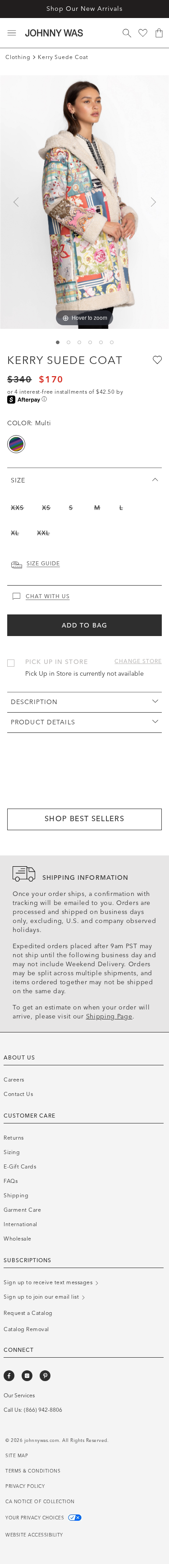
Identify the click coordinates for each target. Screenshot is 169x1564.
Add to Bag (84, 625)
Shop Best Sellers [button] (84, 818)
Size (18, 480)
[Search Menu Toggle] (126, 32)
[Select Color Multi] (16, 444)
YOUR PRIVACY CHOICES (35, 1518)
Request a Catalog (28, 1313)
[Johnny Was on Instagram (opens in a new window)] (27, 1375)
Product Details (43, 722)
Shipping (16, 1195)
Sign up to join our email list (42, 1297)
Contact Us (18, 1094)
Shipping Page (109, 1016)
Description (34, 702)
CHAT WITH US (48, 596)
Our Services (19, 1395)
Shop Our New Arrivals (84, 9)
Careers (14, 1080)
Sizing (12, 1152)
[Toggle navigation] (11, 33)
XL (15, 533)
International (20, 1224)
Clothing (18, 57)
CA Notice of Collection (40, 1502)
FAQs (11, 1181)
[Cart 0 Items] (159, 32)
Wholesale (18, 1239)
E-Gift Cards (20, 1167)
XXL (43, 533)
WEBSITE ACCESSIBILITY (34, 1535)
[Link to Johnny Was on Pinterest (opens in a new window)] (45, 1375)
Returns (14, 1138)
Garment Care (22, 1210)
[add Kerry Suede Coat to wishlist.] (156, 359)
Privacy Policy (25, 1486)
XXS (17, 508)
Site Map (16, 1456)
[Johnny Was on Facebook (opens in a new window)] (9, 1375)
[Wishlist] (142, 32)
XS (46, 508)
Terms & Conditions (32, 1471)
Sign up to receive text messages (49, 1282)
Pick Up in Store (56, 662)
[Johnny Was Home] (54, 32)
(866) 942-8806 (43, 1410)
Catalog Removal (26, 1329)
